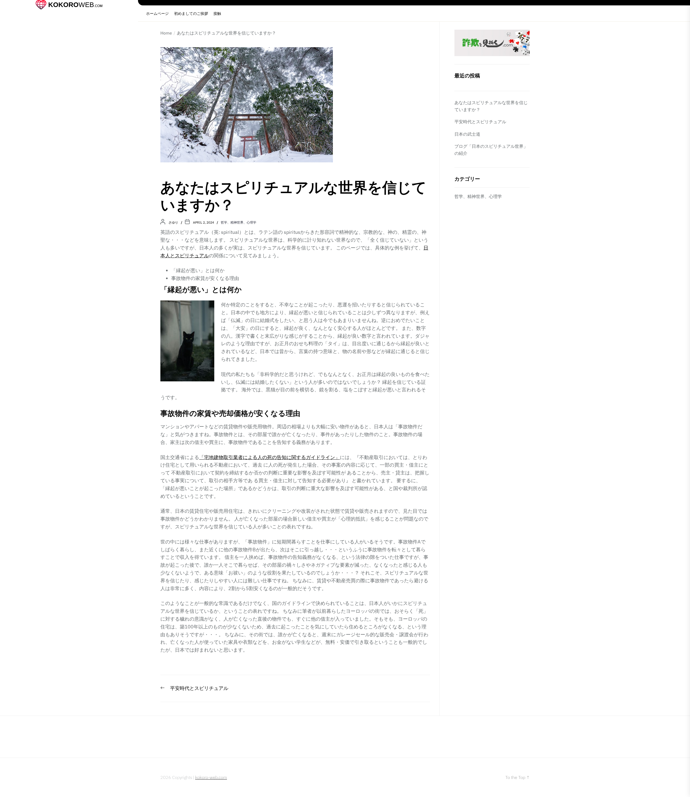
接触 (217, 13)
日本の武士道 (467, 134)
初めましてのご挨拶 (191, 13)
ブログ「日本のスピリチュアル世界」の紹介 (491, 149)
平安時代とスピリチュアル (480, 121)
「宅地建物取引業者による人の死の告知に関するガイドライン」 (269, 457)
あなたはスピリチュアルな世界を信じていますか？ (491, 106)
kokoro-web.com (211, 777)
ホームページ (157, 13)
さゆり (173, 222)
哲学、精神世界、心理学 (238, 222)
